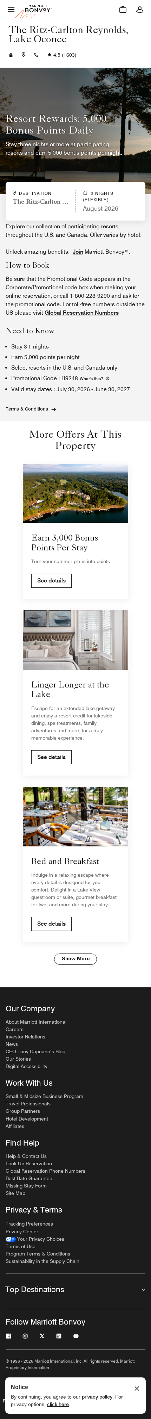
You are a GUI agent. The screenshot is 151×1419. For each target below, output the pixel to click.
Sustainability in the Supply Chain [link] (42, 1261)
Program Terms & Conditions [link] (38, 1254)
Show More (76, 959)
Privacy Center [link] (22, 1231)
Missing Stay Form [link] (26, 1186)
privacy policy (97, 1397)
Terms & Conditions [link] (27, 409)
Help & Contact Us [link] (26, 1156)
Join (78, 251)
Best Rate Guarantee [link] (29, 1178)
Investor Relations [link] (25, 1036)
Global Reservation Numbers (82, 312)
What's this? (92, 378)
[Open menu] (11, 9)
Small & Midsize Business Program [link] (44, 1096)
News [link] (12, 1044)
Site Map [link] (15, 1193)
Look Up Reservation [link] (29, 1163)
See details (51, 580)
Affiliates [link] (15, 1126)
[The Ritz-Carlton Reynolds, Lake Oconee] (10, 55)
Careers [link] (15, 1029)
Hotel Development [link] (27, 1119)
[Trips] (123, 9)
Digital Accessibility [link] (26, 1066)
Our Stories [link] (18, 1059)
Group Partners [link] (23, 1111)
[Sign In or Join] (139, 9)
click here (58, 1404)
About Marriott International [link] (36, 1022)
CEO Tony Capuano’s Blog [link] (35, 1051)
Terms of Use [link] (20, 1246)
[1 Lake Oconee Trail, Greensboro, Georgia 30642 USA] (23, 55)
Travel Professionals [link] (28, 1103)
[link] (35, 1239)
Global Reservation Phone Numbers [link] (45, 1171)
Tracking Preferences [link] (29, 1224)
